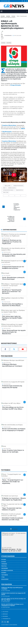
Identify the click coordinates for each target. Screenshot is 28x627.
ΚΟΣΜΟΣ (3, 572)
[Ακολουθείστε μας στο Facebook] (2, 622)
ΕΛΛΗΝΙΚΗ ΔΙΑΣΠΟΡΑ (7, 570)
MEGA (23, 128)
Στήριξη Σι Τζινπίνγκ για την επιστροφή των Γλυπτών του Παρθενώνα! (12, 241)
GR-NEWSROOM (7, 35)
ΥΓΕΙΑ (3, 577)
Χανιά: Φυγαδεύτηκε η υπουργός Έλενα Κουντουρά (13, 278)
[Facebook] (5, 349)
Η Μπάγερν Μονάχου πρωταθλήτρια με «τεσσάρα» (12, 365)
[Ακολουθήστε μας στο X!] (24, 1)
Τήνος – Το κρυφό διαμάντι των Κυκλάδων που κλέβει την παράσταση (12, 481)
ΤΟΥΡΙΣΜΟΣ (5, 470)
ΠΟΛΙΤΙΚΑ (9, 42)
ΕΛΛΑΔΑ (3, 42)
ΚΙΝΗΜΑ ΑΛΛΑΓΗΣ (12, 187)
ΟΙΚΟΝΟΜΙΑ (4, 568)
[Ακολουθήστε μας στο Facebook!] (22, 1)
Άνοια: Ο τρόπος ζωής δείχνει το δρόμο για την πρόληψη (13, 451)
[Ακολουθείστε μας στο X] (5, 622)
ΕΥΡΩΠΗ (3, 561)
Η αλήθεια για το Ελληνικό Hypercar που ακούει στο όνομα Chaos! (10, 219)
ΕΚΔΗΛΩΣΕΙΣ (4, 579)
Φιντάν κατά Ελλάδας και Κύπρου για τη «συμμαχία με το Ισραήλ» (13, 429)
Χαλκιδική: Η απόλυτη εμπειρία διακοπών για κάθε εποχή (12, 518)
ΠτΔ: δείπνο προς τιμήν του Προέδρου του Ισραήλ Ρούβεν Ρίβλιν (12, 318)
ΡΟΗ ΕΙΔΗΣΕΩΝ (7, 356)
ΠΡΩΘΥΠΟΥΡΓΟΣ (19, 190)
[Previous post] (3, 206)
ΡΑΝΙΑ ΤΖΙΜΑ (5, 192)
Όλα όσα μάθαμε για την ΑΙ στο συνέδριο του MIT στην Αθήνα (13, 408)
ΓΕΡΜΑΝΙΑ (4, 563)
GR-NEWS (6, 624)
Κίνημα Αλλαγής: (15, 85)
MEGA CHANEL (8, 185)
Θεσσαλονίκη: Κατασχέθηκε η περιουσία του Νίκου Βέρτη (12, 304)
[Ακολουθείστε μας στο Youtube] (8, 622)
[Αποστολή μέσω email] (23, 195)
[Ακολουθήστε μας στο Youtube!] (27, 1)
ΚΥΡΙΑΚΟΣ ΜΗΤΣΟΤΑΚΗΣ (8, 190)
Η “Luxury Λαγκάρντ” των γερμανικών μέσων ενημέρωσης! (17, 206)
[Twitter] (14, 349)
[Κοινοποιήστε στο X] (11, 195)
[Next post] (24, 219)
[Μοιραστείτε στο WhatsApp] (17, 195)
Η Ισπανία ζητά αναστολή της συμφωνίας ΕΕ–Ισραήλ (12, 386)
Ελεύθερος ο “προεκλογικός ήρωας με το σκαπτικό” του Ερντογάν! (12, 291)
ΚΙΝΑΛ (4, 187)
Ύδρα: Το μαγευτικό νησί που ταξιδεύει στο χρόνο (11, 509)
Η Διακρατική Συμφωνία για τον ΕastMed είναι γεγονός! (13, 267)
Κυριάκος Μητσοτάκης (9, 125)
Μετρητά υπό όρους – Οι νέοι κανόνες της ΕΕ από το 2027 (11, 550)
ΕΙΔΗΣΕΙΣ (8, 16)
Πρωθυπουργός (7, 131)
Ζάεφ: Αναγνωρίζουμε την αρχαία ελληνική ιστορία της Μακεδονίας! (14, 332)
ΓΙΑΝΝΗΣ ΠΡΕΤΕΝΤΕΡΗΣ (18, 185)
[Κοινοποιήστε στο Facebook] (6, 195)
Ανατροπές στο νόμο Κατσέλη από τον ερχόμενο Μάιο (13, 255)
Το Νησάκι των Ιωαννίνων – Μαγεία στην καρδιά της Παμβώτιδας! (14, 499)
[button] (27, 11)
